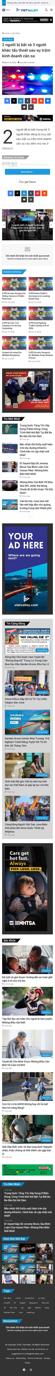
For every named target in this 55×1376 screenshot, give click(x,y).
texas (47, 1308)
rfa (5, 1308)
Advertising (20, 1358)
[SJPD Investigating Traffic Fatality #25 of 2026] (41, 313)
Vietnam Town (9, 1312)
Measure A (33, 1303)
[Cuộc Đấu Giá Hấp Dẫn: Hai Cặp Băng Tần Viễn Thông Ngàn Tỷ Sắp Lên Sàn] (45, 1279)
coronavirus (29, 1298)
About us (9, 1358)
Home (7, 33)
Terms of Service (34, 1358)
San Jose (13, 1308)
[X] (14, 101)
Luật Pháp (15, 33)
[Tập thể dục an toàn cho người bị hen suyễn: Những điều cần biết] (10, 1268)
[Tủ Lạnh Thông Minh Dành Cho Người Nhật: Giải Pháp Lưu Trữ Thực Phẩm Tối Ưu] (45, 1258)
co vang (41, 1298)
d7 (15, 1303)
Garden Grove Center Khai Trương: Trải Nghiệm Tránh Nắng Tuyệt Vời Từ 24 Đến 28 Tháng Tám (27, 742)
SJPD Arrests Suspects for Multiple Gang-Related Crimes (41, 355)
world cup (30, 1312)
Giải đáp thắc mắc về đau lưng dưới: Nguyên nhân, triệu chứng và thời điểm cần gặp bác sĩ (27, 1150)
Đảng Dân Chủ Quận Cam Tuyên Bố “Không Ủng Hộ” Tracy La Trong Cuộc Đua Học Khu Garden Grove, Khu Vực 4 (27, 660)
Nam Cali (45, 1303)
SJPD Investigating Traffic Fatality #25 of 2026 (39, 325)
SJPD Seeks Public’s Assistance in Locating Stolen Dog (39, 296)
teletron (38, 1308)
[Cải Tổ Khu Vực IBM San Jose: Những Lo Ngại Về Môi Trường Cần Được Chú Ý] (10, 1258)
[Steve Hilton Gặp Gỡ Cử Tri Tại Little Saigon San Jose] (45, 1268)
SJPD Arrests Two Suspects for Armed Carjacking (11, 325)
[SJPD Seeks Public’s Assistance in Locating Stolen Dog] (41, 284)
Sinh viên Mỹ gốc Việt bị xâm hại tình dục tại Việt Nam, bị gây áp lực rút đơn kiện (27, 785)
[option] (27, 224)
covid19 (7, 1303)
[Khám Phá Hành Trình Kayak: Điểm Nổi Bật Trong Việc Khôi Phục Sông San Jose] (27, 1268)
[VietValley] (27, 9)
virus (21, 1312)
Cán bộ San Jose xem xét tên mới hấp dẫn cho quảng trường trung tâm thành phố (35, 505)
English (22, 1303)
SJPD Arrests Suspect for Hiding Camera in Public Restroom (14, 296)
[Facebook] (7, 101)
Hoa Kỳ (28, 218)
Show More (27, 172)
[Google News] (27, 182)
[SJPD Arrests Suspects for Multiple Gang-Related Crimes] (41, 343)
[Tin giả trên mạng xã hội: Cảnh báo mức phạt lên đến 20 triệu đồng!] (10, 1279)
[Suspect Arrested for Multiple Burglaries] (14, 343)
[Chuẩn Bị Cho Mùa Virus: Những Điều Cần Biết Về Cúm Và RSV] (27, 1279)
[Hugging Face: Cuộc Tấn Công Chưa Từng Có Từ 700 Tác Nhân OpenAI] (27, 1248)
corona (18, 1298)
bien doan (7, 1298)
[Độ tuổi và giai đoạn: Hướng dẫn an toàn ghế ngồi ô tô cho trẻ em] (45, 1248)
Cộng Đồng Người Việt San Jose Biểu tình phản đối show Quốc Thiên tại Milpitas (26, 828)
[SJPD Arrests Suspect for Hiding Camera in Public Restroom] (14, 284)
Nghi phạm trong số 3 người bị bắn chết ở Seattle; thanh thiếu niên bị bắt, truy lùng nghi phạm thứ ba (27, 227)
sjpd (29, 1308)
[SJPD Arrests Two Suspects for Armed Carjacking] (14, 313)
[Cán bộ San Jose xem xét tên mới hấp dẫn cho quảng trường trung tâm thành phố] (10, 504)
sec (22, 1308)
